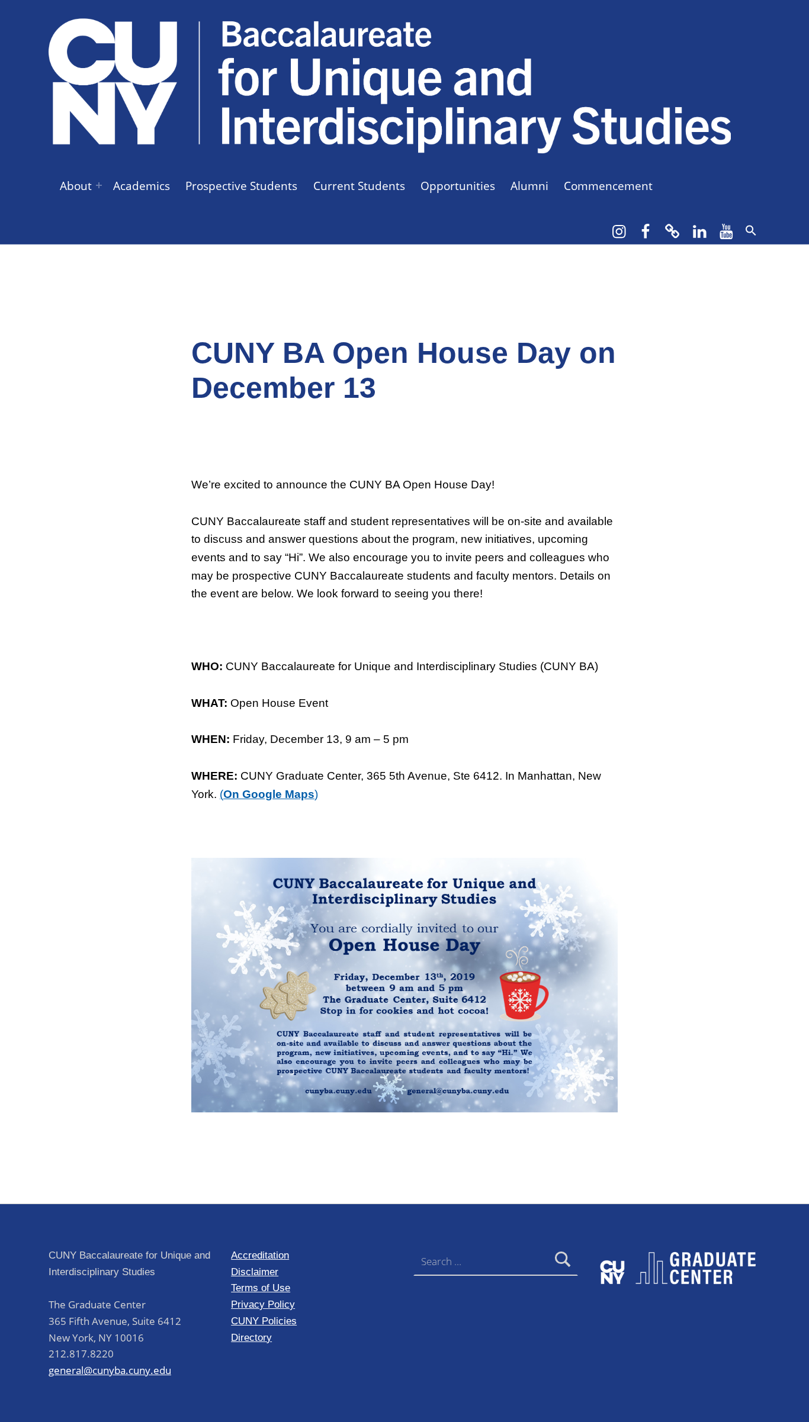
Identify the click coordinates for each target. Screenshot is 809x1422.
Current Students (359, 186)
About (76, 186)
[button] (751, 230)
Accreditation (260, 1255)
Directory (251, 1337)
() (269, 794)
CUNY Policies (264, 1321)
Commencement (608, 186)
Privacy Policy (263, 1304)
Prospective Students (241, 186)
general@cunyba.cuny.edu (110, 1370)
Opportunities (457, 186)
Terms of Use (260, 1288)
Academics (141, 186)
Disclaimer (254, 1272)
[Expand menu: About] (99, 185)
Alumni (529, 186)
